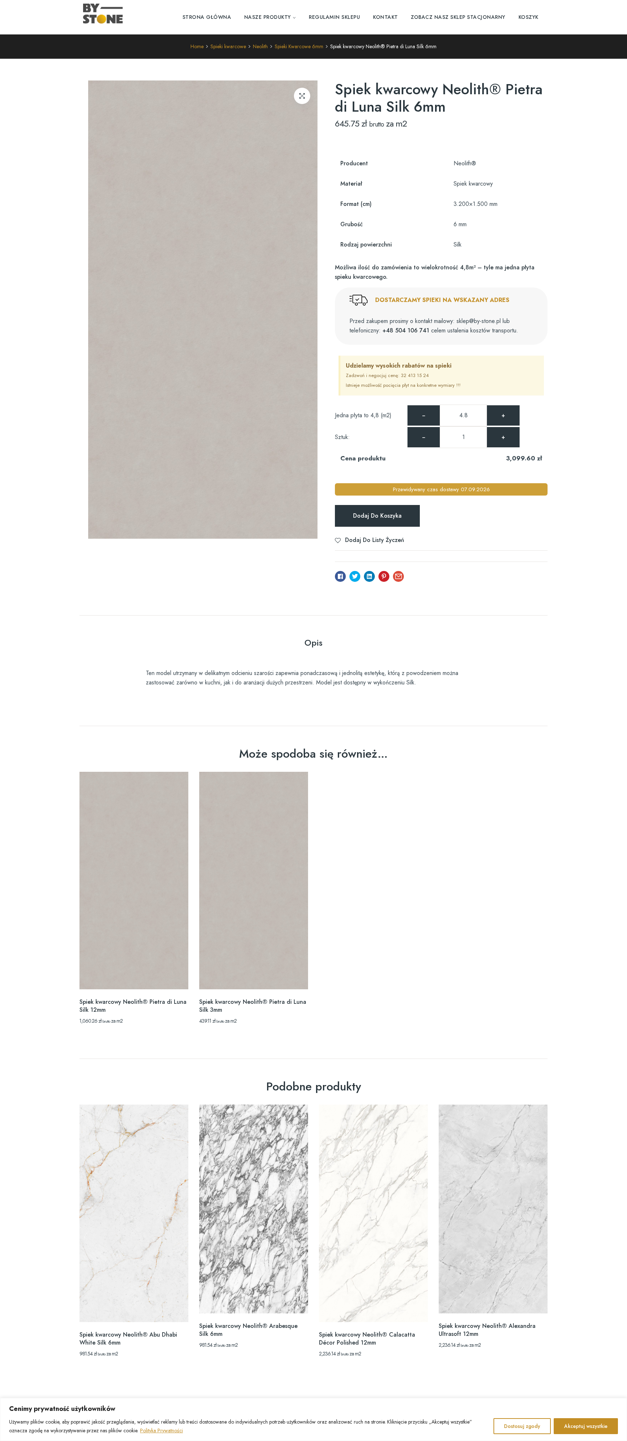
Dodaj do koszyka (377, 516)
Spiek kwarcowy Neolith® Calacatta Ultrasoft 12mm (367, 1338)
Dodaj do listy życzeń (374, 540)
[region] (313, 1419)
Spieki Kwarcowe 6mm (299, 46)
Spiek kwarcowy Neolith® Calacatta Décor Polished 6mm (487, 1338)
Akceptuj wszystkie (585, 1426)
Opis (313, 642)
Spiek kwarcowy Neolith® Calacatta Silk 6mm (252, 1338)
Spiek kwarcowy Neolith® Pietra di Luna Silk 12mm (133, 1006)
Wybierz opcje (134, 976)
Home (197, 46)
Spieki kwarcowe (228, 46)
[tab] (313, 644)
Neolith (260, 46)
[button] (302, 96)
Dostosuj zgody (522, 1426)
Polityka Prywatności (161, 1430)
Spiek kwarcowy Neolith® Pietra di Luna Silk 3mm (252, 1006)
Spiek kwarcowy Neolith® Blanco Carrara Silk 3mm (123, 1338)
